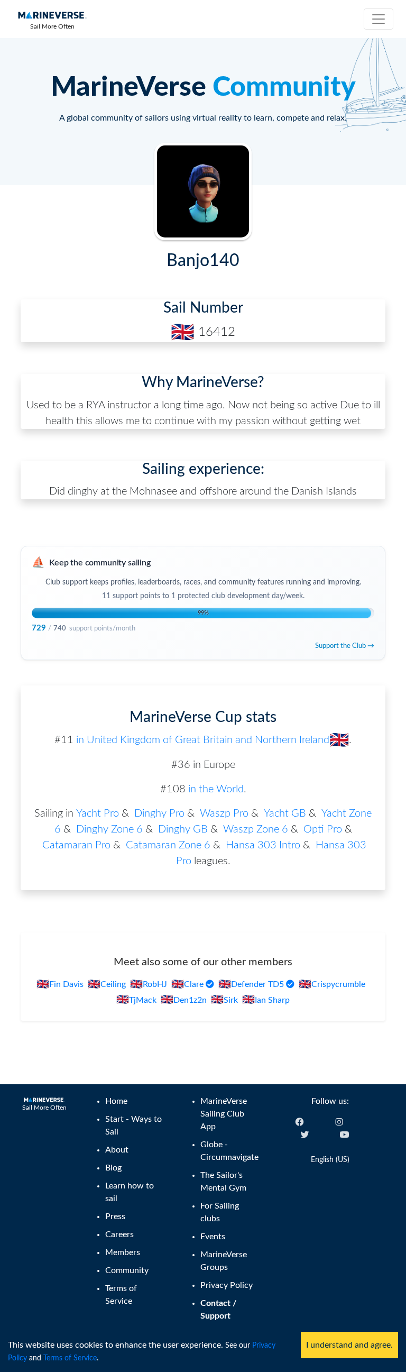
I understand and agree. (349, 1345)
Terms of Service (70, 1358)
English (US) (330, 1160)
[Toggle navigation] (378, 19)
